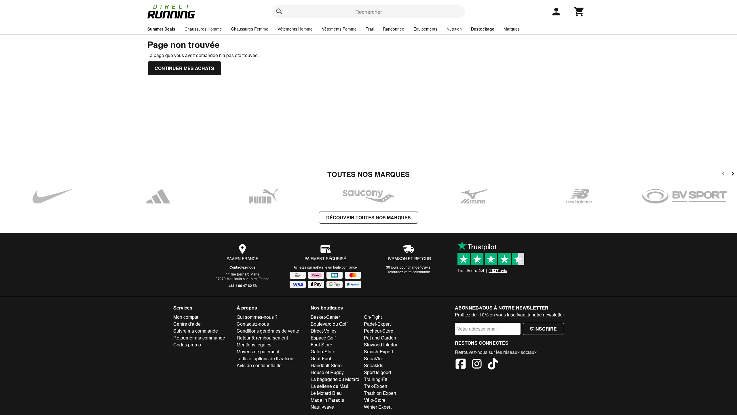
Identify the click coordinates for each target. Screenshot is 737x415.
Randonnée (393, 29)
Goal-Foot (321, 358)
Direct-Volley (324, 330)
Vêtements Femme (339, 29)
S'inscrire (543, 328)
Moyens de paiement (258, 351)
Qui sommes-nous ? (257, 317)
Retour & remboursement (262, 337)
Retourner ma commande (199, 337)
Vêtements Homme (295, 29)
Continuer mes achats (184, 68)
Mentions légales (254, 344)
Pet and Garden (380, 337)
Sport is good (377, 372)
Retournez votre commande (408, 271)
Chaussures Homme (203, 29)
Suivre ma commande (195, 330)
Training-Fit (375, 379)
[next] (733, 174)
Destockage (482, 29)
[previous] (723, 174)
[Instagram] (477, 364)
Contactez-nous (242, 267)
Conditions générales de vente (268, 330)
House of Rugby (327, 372)
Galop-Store (323, 351)
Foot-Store (321, 344)
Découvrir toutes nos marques (368, 217)
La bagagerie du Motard (335, 379)
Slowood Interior (380, 344)
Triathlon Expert (380, 393)
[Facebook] (460, 364)
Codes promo (187, 344)
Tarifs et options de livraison (265, 358)
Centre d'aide (187, 323)
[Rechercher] (279, 11)
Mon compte (185, 317)
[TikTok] (493, 364)
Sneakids (373, 365)
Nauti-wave (322, 406)
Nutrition (454, 29)
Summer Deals (161, 29)
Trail (370, 29)
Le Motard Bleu (326, 393)
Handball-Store (326, 365)
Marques (512, 29)
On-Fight (373, 317)
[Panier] (579, 11)
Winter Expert (378, 406)
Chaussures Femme (249, 29)
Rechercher (368, 11)
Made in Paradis (327, 400)
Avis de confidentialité (259, 365)
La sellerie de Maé (329, 386)
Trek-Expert (375, 386)
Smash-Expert (378, 351)
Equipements (425, 29)
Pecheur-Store (378, 330)
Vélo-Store (374, 400)
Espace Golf (323, 337)
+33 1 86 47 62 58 (242, 285)
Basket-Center (325, 317)
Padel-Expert (377, 323)
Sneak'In (373, 358)
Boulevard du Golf (329, 323)
